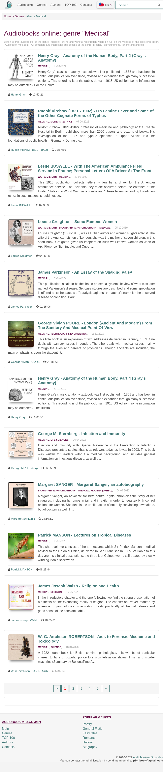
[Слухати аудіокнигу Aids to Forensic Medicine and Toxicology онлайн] (21, 647)
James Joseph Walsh (24, 620)
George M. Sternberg (24, 468)
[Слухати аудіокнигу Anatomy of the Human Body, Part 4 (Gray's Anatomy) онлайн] (21, 389)
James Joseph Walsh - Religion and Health (78, 586)
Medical (43, 66)
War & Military (47, 177)
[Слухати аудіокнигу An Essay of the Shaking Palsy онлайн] (21, 283)
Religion (56, 592)
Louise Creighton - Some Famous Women (77, 221)
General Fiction (93, 728)
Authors (55, 4)
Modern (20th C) (101, 490)
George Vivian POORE (25, 361)
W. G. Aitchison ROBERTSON (29, 671)
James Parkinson (22, 306)
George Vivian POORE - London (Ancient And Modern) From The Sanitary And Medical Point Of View (95, 325)
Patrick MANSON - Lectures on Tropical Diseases (84, 535)
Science (55, 647)
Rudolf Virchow (96, 113)
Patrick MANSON (21, 569)
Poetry (87, 724)
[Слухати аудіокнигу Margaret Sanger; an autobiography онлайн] (21, 495)
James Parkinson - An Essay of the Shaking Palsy (85, 272)
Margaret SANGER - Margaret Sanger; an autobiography (91, 484)
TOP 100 (70, 4)
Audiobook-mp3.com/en (148, 757)
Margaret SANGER (23, 518)
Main (5, 728)
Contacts (86, 4)
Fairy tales (90, 733)
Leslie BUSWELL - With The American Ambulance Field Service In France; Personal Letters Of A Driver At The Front (94, 168)
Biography (90, 747)
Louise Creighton (21, 255)
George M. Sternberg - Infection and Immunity (81, 433)
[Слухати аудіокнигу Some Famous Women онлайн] (21, 232)
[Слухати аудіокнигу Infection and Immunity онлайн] (21, 444)
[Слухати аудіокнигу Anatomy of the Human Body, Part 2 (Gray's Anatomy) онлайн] (21, 66)
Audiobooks (25, 4)
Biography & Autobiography (78, 227)
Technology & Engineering (68, 333)
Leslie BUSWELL (21, 205)
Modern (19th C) (61, 121)
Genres (42, 4)
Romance (89, 737)
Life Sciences (59, 439)
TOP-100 (8, 737)
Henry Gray (18, 94)
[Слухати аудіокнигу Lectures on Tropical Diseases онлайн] (21, 546)
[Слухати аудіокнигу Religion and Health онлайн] (21, 597)
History (88, 742)
